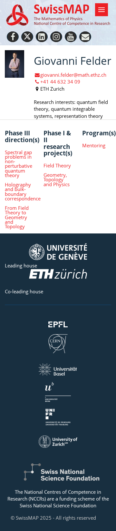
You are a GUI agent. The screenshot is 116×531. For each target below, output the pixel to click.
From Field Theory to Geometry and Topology (17, 217)
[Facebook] (13, 36)
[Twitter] (27, 36)
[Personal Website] (85, 36)
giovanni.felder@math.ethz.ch (73, 75)
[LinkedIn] (42, 36)
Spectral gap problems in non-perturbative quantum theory (18, 164)
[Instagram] (56, 36)
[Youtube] (71, 36)
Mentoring (93, 145)
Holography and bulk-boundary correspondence (19, 191)
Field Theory (57, 165)
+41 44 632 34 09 (60, 81)
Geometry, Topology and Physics (57, 179)
